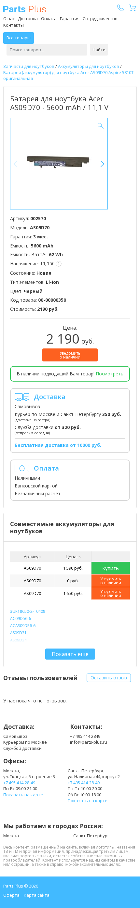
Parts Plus (24, 9)
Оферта (11, 895)
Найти (98, 50)
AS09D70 (32, 568)
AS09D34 (18, 640)
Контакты (13, 25)
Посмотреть (109, 374)
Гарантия (69, 18)
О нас (9, 18)
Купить (110, 568)
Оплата (49, 18)
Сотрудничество (100, 18)
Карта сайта (36, 895)
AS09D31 (18, 633)
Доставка (28, 18)
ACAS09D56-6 (22, 625)
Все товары (19, 38)
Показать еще (70, 654)
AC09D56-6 (20, 618)
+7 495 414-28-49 (19, 783)
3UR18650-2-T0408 (27, 611)
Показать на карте (23, 795)
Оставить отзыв (109, 678)
